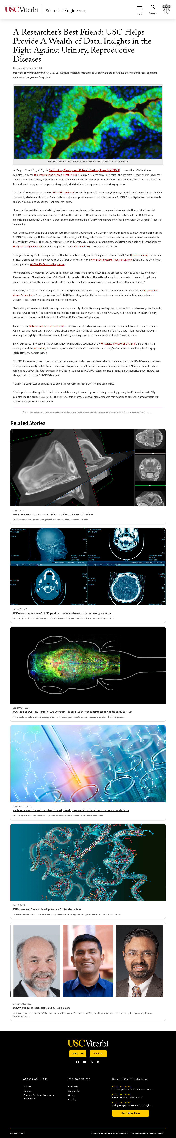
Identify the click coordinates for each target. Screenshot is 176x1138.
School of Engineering (67, 11)
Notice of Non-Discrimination (117, 1133)
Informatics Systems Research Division (111, 260)
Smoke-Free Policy (158, 1133)
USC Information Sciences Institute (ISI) (55, 175)
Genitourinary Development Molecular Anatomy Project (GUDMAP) (84, 170)
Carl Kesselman (139, 255)
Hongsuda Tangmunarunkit (27, 246)
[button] (139, 10)
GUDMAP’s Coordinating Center (47, 264)
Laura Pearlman (80, 246)
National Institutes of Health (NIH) (47, 326)
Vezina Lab (39, 348)
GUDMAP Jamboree (63, 193)
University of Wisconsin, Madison (118, 344)
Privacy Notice (97, 1133)
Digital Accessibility (139, 1133)
